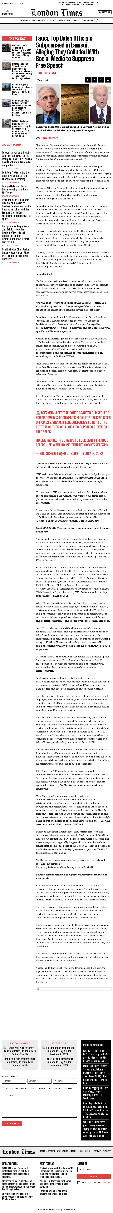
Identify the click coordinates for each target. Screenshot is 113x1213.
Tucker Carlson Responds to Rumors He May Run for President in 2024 (59, 1062)
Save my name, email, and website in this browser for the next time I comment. (39, 1088)
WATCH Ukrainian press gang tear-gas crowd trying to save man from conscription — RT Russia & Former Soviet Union (21, 128)
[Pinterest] (101, 80)
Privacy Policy (105, 1182)
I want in (93, 1176)
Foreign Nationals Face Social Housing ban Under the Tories (15, 189)
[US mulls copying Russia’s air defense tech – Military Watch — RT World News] (6, 87)
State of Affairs (10, 169)
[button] (97, 20)
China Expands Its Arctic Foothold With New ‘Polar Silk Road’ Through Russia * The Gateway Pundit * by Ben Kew (21, 107)
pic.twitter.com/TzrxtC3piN (87, 445)
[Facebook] (88, 80)
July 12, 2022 (94, 453)
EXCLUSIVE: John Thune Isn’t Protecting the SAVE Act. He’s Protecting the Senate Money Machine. (21, 51)
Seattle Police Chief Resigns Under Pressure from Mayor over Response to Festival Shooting (16, 254)
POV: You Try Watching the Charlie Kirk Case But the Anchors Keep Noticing (15, 175)
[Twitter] (94, 80)
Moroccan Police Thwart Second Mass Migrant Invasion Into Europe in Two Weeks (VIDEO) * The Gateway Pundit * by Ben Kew (22, 71)
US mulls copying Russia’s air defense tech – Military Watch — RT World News (21, 89)
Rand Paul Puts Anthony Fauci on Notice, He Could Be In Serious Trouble (20, 1062)
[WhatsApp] (108, 80)
